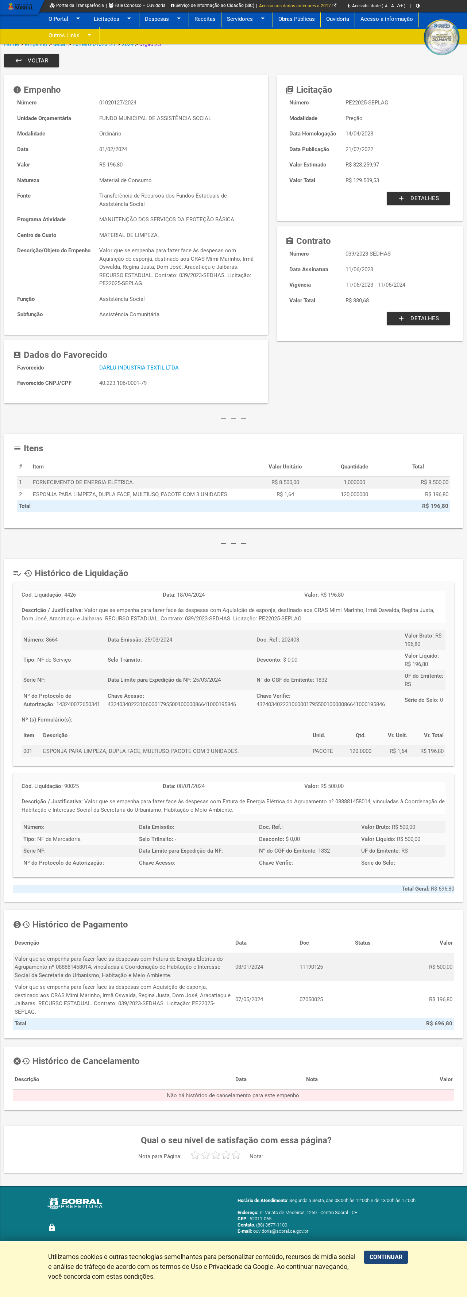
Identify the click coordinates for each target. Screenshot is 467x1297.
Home (11, 44)
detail (60, 44)
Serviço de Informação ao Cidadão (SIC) (214, 5)
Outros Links (71, 34)
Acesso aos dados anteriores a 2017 (295, 5)
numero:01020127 (94, 44)
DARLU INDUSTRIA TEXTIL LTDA (139, 367)
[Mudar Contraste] (418, 5)
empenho (36, 44)
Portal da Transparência (79, 5)
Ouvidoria (337, 19)
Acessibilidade (366, 5)
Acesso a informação (386, 19)
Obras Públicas (296, 19)
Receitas (205, 19)
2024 (128, 44)
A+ (400, 5)
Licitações (114, 18)
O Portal (65, 18)
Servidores (247, 18)
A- (387, 6)
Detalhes (418, 198)
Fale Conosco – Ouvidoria (139, 5)
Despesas (164, 18)
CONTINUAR (386, 1257)
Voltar (31, 60)
